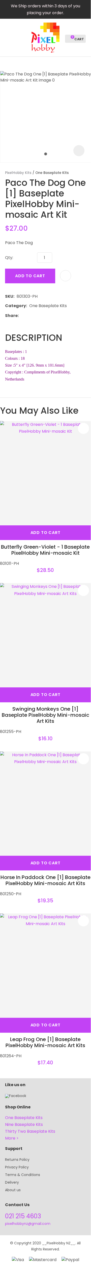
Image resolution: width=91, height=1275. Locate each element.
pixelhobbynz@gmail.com (27, 1223)
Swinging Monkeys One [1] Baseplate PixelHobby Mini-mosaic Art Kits (45, 715)
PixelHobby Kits (18, 172)
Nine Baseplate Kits (24, 1124)
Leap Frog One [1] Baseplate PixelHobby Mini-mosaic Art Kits (45, 1042)
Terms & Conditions (22, 1174)
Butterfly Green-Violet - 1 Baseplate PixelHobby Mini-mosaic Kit (45, 549)
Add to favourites (83, 428)
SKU (9, 296)
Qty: (9, 258)
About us (13, 1189)
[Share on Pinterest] (44, 315)
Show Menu (8, 37)
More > (12, 1138)
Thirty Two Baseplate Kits (30, 1131)
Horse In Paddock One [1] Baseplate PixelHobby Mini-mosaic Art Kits (45, 880)
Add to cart (30, 276)
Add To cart (45, 532)
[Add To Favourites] (65, 275)
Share (11, 315)
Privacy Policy (17, 1167)
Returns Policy (17, 1159)
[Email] (36, 315)
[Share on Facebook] (22, 315)
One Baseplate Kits (52, 172)
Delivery (12, 1182)
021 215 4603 (23, 1216)
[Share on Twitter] (28, 315)
